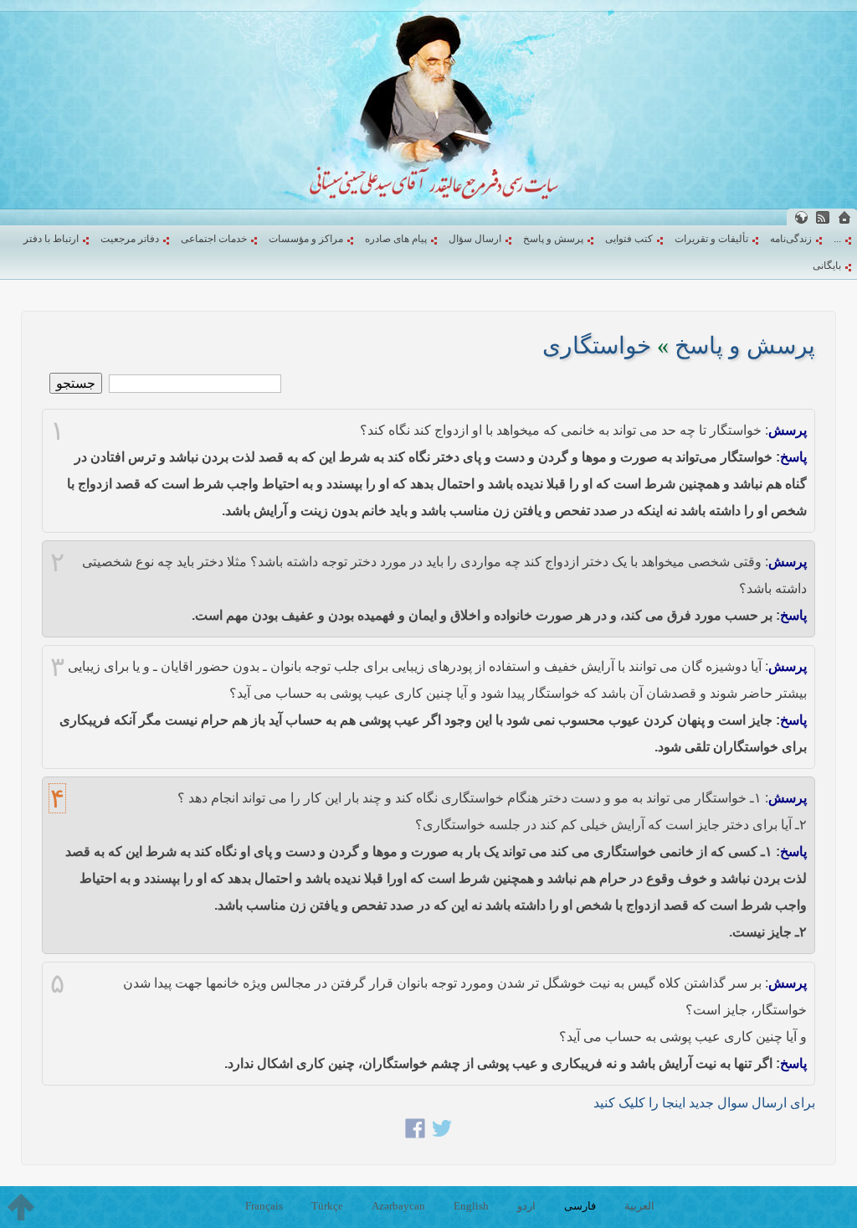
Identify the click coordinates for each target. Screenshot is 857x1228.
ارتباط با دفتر (51, 239)
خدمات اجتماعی (214, 239)
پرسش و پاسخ (553, 239)
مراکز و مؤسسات (306, 239)
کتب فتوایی (629, 239)
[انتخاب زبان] (801, 217)
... (837, 239)
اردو (526, 1206)
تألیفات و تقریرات (711, 239)
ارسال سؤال (475, 239)
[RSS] (822, 217)
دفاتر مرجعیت (129, 239)
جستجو (75, 383)
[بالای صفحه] (21, 1207)
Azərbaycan (398, 1206)
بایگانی (827, 265)
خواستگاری (596, 346)
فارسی (580, 1206)
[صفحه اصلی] (844, 217)
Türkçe (327, 1206)
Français (264, 1206)
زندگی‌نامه (791, 239)
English (471, 1206)
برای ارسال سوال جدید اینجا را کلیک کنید (704, 1103)
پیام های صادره (396, 239)
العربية (639, 1206)
